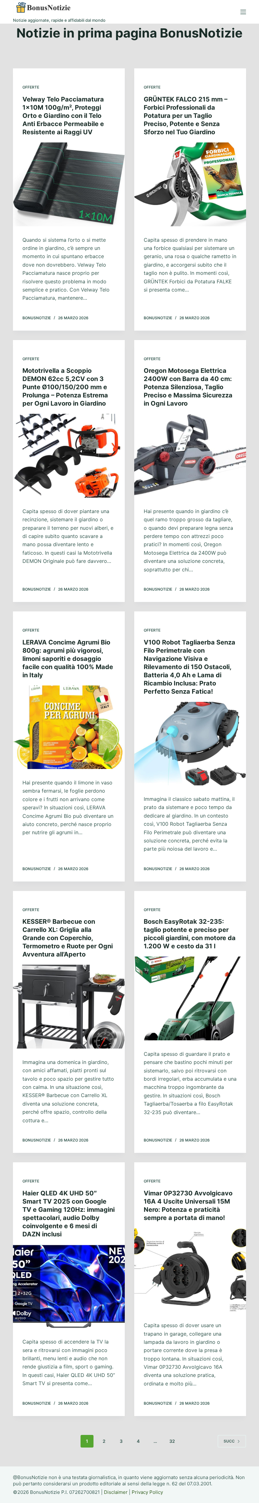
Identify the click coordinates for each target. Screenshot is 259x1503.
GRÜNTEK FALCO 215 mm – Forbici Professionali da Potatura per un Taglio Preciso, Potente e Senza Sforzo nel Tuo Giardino (185, 115)
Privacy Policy (147, 1492)
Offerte (30, 87)
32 (172, 1441)
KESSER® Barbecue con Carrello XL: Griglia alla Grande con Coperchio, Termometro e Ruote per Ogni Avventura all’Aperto (67, 938)
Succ (229, 1441)
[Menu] (243, 12)
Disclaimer (116, 1492)
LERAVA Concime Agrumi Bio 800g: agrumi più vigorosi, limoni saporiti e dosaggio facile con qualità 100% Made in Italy (67, 659)
